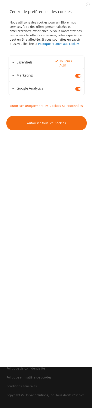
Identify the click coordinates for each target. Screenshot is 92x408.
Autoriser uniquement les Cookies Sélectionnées (46, 106)
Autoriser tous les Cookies (46, 123)
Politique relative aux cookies (59, 44)
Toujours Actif (65, 63)
